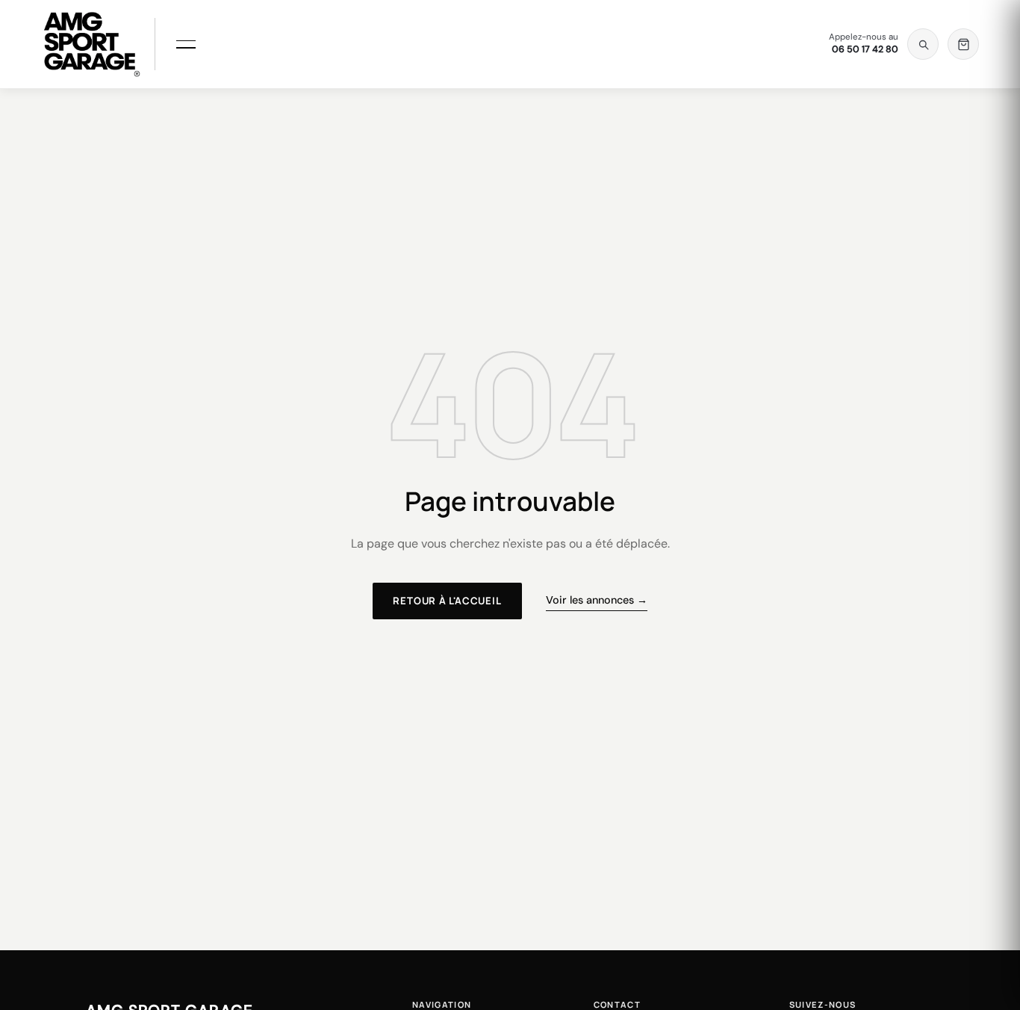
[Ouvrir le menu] (186, 44)
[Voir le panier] (963, 44)
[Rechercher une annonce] (923, 44)
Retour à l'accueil (447, 600)
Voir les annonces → (596, 600)
